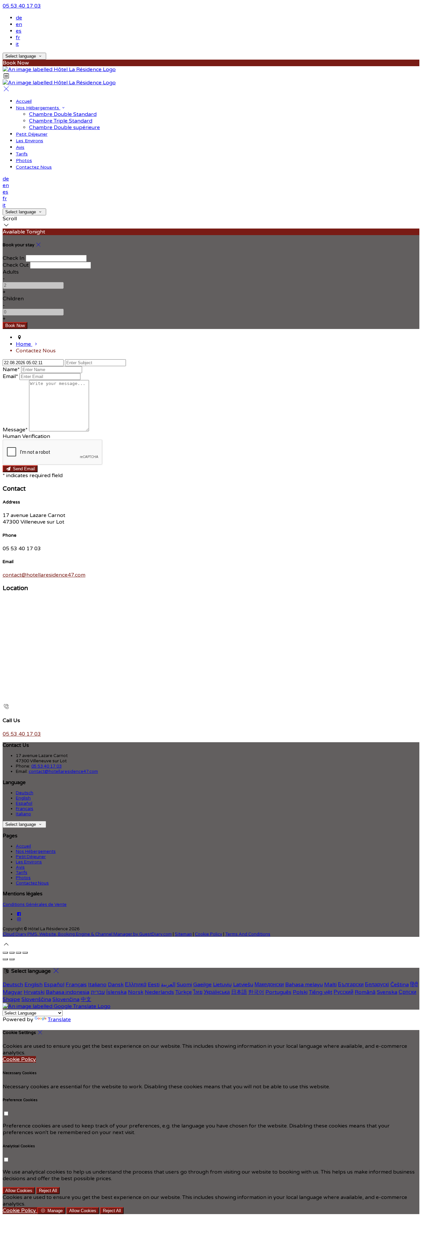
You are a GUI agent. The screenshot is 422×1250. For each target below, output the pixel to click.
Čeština (399, 984)
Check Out (16, 265)
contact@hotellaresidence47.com (44, 575)
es (18, 31)
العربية (168, 984)
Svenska (387, 992)
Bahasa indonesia (67, 992)
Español (24, 803)
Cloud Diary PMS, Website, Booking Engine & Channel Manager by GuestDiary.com (87, 934)
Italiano (23, 814)
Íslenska (116, 992)
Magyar (12, 992)
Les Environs (29, 141)
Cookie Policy (208, 934)
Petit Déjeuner (31, 134)
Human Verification (26, 436)
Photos (24, 160)
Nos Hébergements (38, 108)
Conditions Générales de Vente (35, 904)
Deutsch (24, 793)
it (17, 44)
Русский (343, 992)
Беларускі (377, 984)
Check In (13, 258)
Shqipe (11, 999)
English (23, 798)
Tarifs (22, 154)
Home (24, 344)
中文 (86, 999)
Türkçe (183, 992)
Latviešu (243, 984)
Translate (59, 1019)
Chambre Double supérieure (64, 127)
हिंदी (414, 984)
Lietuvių (222, 984)
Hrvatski (34, 992)
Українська (217, 992)
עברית (98, 992)
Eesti (154, 984)
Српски (407, 992)
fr (18, 37)
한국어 (256, 992)
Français (24, 808)
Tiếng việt (320, 992)
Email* (10, 376)
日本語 (239, 992)
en (19, 24)
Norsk (135, 992)
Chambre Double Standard (63, 114)
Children (13, 298)
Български (351, 984)
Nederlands (159, 992)
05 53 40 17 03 (22, 6)
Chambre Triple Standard (60, 121)
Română (365, 992)
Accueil (24, 101)
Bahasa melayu (304, 984)
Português (278, 992)
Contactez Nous (34, 167)
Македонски (269, 984)
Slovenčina (65, 999)
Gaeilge (202, 984)
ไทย (197, 992)
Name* (11, 369)
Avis (20, 147)
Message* (15, 429)
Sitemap (183, 934)
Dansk (116, 984)
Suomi (184, 984)
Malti (330, 984)
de (19, 17)
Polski (300, 992)
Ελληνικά (135, 984)
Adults (11, 272)
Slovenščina (36, 999)
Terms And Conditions (247, 934)
